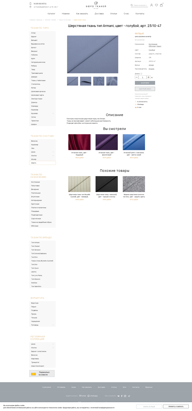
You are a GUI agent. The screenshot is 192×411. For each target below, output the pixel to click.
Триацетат (35, 362)
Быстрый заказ (145, 89)
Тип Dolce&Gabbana (38, 253)
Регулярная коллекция (38, 338)
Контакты (135, 387)
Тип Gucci (35, 268)
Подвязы (34, 310)
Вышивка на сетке (38, 44)
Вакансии (148, 387)
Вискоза (34, 141)
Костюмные (35, 182)
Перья (33, 307)
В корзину (145, 83)
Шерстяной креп (37, 366)
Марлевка (35, 359)
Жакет (158, 46)
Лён (32, 148)
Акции (73, 387)
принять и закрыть (175, 406)
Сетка (33, 117)
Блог (124, 387)
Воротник (34, 303)
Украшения (35, 321)
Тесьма (34, 318)
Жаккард (34, 106)
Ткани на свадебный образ (41, 222)
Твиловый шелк (37, 73)
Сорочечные (36, 218)
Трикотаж (35, 121)
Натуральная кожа (38, 62)
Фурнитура (37, 298)
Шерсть (33, 163)
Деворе (34, 77)
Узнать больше (149, 407)
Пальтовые (35, 186)
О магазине (46, 387)
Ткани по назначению (38, 175)
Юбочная (152, 46)
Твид (33, 69)
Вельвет (34, 40)
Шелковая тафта (37, 95)
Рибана (34, 66)
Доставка (101, 387)
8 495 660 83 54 (40, 3)
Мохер (33, 159)
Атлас (33, 33)
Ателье (114, 387)
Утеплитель (35, 84)
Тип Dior (34, 264)
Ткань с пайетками (38, 80)
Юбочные (34, 226)
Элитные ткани (36, 99)
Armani (151, 65)
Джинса (34, 102)
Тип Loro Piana (36, 275)
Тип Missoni (35, 279)
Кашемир (34, 110)
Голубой (152, 50)
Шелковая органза (38, 91)
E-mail (139, 107)
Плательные (36, 193)
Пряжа (33, 314)
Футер (33, 88)
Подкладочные (36, 215)
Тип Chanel (35, 246)
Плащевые (35, 211)
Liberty (33, 272)
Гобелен (34, 55)
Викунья (34, 51)
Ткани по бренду (41, 237)
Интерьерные (36, 200)
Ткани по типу (40, 27)
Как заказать (87, 387)
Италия (151, 69)
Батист (33, 47)
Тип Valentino (36, 286)
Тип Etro (34, 257)
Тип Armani (35, 242)
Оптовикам (61, 387)
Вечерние (35, 189)
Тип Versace (35, 250)
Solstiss (34, 283)
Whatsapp (140, 104)
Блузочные (35, 197)
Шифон (34, 124)
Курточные (35, 204)
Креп (33, 58)
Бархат (33, 36)
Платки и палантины (38, 207)
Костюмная (153, 44)
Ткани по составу (42, 135)
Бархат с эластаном (38, 351)
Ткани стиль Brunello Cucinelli (42, 261)
